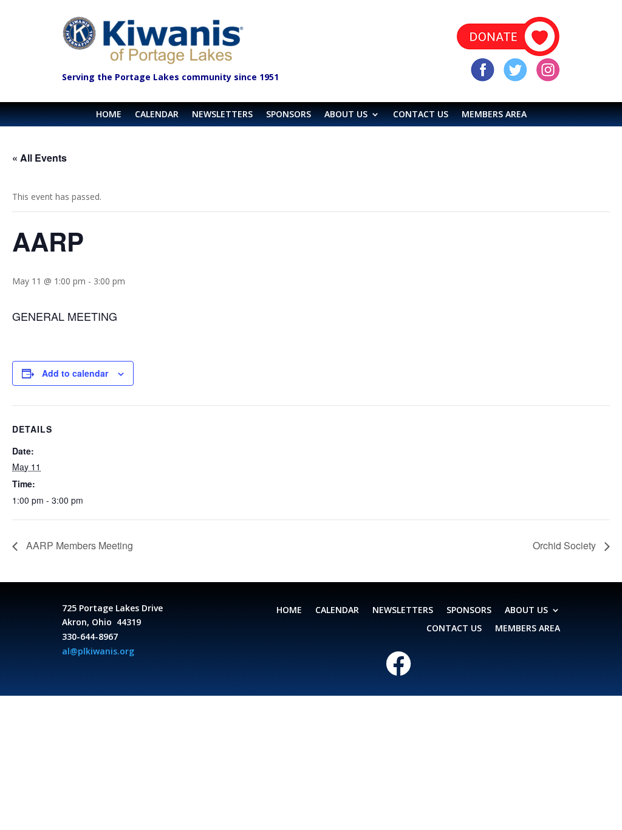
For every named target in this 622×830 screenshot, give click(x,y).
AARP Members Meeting (78, 545)
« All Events (39, 158)
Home (108, 115)
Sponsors (288, 115)
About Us (345, 115)
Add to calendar (75, 373)
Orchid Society (565, 545)
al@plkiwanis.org (98, 651)
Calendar (157, 115)
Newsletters (222, 115)
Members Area (494, 115)
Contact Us (420, 115)
